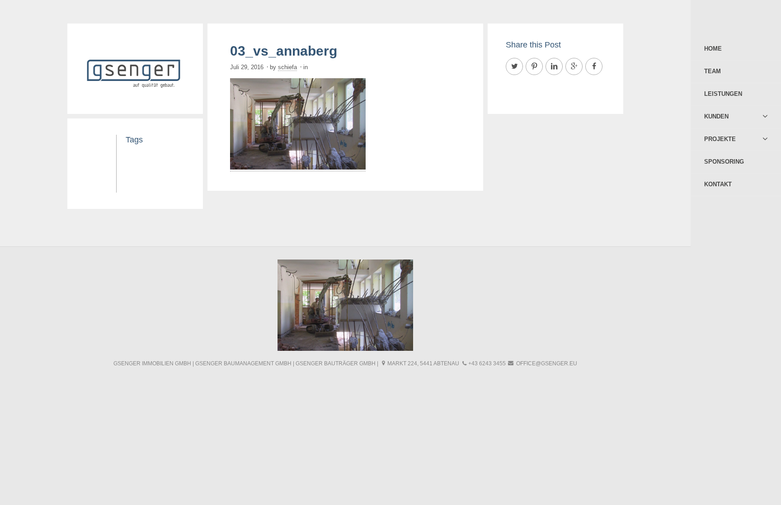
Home (713, 48)
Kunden (716, 116)
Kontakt (718, 184)
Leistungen (723, 93)
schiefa (287, 67)
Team (712, 71)
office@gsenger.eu (546, 363)
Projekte (720, 139)
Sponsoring (724, 161)
